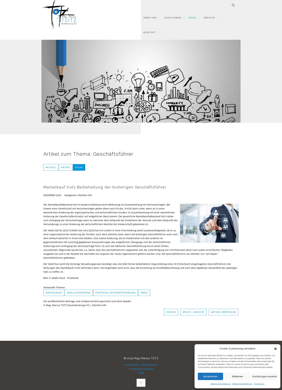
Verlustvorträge (79, 292)
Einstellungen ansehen (264, 376)
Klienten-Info (85, 195)
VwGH (144, 292)
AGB (141, 373)
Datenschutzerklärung (221, 384)
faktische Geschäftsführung (115, 292)
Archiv (65, 167)
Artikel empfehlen (223, 312)
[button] (275, 348)
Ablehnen (237, 376)
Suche (79, 167)
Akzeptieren (210, 376)
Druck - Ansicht (193, 312)
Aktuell (51, 167)
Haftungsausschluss (141, 368)
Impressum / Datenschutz (141, 364)
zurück (171, 312)
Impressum (259, 384)
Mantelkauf (54, 292)
